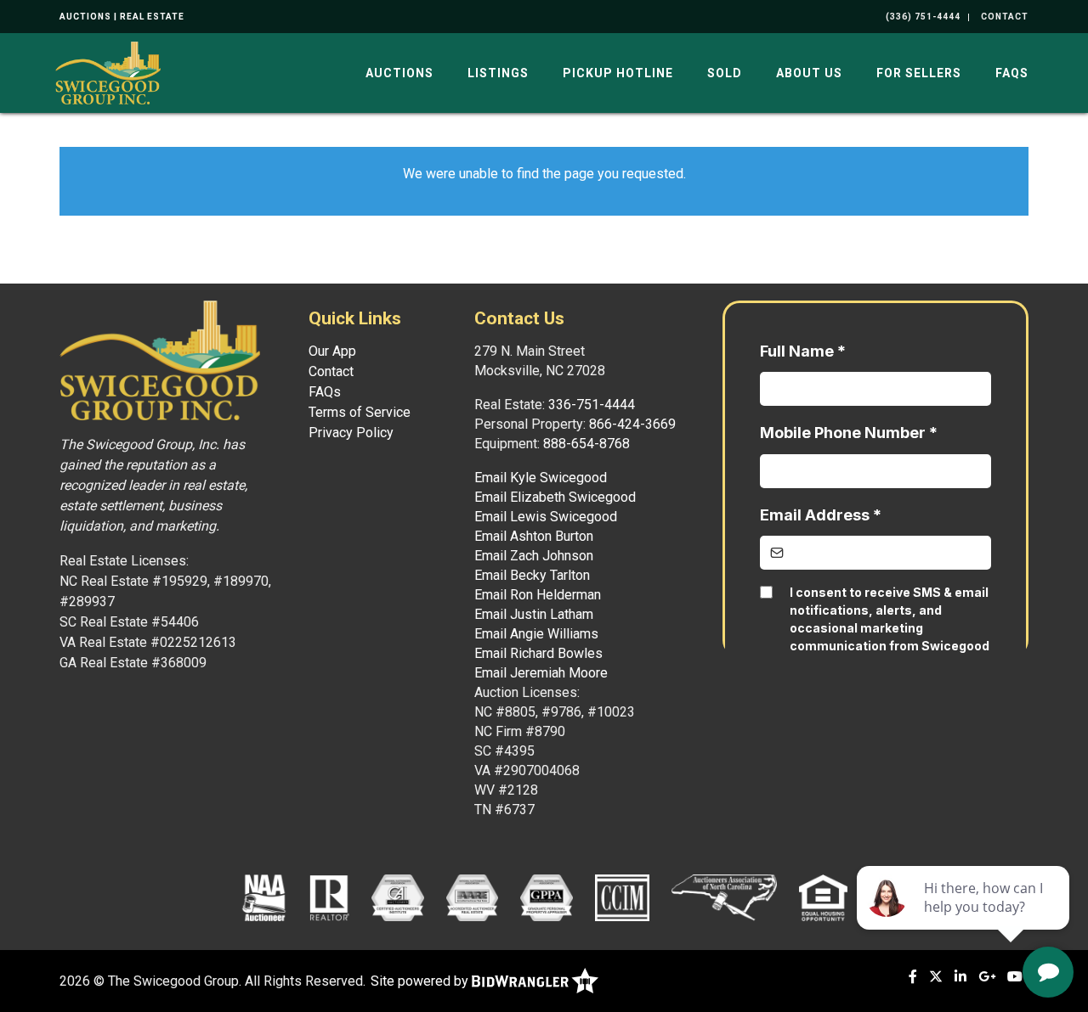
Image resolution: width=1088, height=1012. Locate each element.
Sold (724, 73)
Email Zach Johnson (533, 556)
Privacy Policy (351, 432)
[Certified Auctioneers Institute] (397, 897)
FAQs (1011, 73)
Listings (498, 73)
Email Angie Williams (536, 634)
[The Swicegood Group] (108, 72)
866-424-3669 (632, 424)
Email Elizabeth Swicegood (555, 497)
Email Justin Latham (533, 614)
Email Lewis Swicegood (545, 517)
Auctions (400, 73)
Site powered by (421, 981)
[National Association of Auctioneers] (264, 897)
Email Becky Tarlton (532, 575)
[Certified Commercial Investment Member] (622, 897)
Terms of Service (360, 412)
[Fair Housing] (824, 897)
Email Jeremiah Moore (541, 673)
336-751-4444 (591, 404)
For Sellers (918, 73)
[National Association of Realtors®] (330, 897)
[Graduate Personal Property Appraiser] (546, 897)
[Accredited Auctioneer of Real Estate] (472, 897)
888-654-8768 (586, 444)
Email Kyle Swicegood (540, 477)
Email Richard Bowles (538, 653)
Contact (331, 371)
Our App (332, 351)
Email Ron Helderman (537, 595)
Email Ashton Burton (533, 536)
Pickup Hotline (618, 73)
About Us (809, 73)
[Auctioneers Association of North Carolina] (724, 897)
